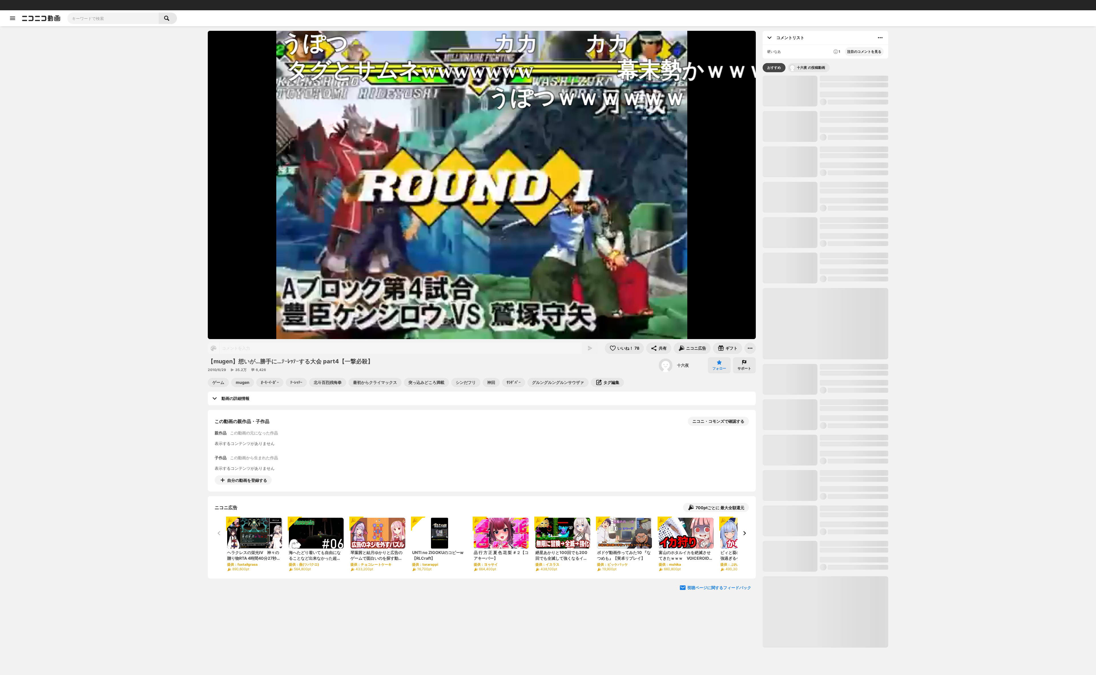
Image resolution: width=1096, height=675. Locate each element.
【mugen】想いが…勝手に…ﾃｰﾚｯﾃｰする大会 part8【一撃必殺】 (854, 668)
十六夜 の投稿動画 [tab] (811, 67)
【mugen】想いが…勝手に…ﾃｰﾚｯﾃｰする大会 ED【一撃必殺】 (854, 277)
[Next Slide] (744, 533)
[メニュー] (750, 348)
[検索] (168, 18)
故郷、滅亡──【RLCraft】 (861, 248)
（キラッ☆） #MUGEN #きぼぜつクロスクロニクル (783, 248)
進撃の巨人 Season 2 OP (842, 418)
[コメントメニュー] (880, 37)
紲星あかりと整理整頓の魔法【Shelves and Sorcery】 (823, 248)
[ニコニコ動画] (41, 18)
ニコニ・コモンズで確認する (718, 421)
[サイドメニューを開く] (12, 18)
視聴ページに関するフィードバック (719, 587)
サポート (744, 368)
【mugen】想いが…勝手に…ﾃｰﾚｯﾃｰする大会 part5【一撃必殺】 (854, 81)
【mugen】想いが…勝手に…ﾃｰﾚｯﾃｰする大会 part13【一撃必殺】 (854, 633)
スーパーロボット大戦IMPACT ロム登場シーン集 (854, 562)
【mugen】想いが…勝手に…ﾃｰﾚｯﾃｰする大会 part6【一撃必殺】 (854, 312)
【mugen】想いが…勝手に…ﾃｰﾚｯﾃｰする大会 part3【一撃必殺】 (854, 527)
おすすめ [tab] (774, 67)
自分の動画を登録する (247, 480)
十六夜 (683, 365)
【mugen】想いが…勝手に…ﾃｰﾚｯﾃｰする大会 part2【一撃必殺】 (854, 348)
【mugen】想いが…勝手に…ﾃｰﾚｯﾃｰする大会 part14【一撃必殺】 (854, 456)
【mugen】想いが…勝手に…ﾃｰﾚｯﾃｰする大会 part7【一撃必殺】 (854, 491)
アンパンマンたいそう (840, 149)
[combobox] (113, 18)
